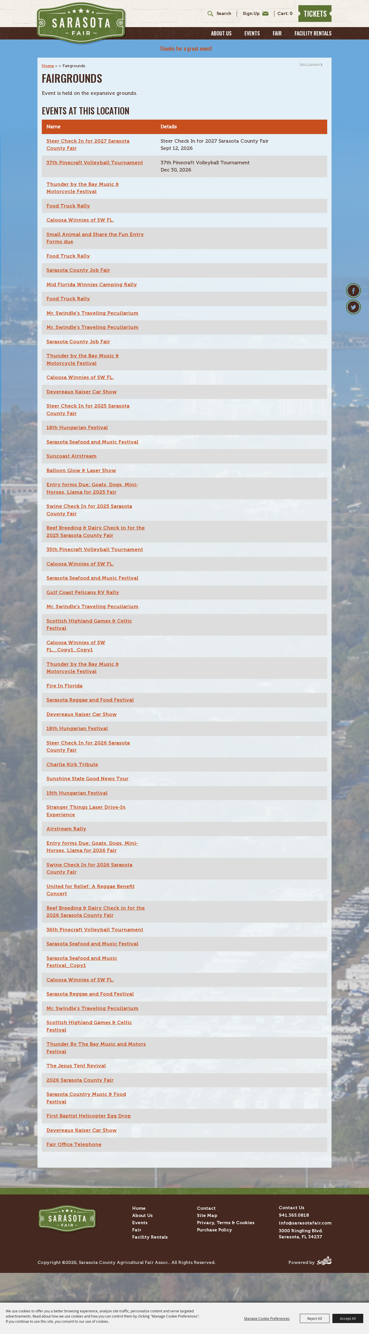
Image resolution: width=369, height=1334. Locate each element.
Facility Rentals (313, 33)
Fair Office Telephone (73, 1144)
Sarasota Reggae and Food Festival (90, 700)
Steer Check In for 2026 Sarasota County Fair (88, 746)
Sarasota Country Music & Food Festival (86, 1098)
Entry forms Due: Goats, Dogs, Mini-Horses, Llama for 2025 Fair (92, 488)
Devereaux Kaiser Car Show (81, 392)
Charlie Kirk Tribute (72, 764)
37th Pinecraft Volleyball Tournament (94, 162)
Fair (277, 33)
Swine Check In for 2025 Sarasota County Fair (89, 510)
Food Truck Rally (68, 206)
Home (48, 65)
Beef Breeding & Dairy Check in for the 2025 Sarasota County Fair (95, 531)
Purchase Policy (214, 1230)
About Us (221, 33)
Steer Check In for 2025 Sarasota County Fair (87, 409)
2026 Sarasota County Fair (80, 1080)
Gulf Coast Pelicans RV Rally (82, 592)
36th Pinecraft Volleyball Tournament (94, 929)
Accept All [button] (348, 1318)
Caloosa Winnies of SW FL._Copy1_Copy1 (75, 646)
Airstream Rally (66, 829)
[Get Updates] (252, 13)
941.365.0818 (294, 1215)
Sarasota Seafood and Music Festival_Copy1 (81, 962)
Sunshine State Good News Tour (87, 778)
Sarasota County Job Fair (78, 270)
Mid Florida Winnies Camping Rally (91, 284)
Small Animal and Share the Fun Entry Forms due (95, 238)
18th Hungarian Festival (77, 427)
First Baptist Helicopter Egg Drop (88, 1116)
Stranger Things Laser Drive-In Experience (86, 810)
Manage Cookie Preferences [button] (267, 1318)
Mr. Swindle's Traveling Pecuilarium (92, 313)
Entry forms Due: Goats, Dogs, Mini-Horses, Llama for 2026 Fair (92, 846)
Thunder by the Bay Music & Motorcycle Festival (82, 188)
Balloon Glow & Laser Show (81, 470)
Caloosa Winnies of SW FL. (80, 220)
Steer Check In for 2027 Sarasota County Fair (87, 144)
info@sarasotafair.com (305, 1223)
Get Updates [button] (254, 13)
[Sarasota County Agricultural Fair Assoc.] (81, 23)
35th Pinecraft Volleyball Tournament (94, 549)
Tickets (315, 13)
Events (252, 33)
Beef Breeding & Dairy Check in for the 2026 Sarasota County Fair (95, 911)
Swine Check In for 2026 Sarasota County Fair (89, 868)
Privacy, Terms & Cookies (226, 1222)
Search (208, 13)
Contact (206, 1208)
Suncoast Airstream (71, 456)
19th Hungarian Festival (77, 793)
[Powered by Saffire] (324, 1262)
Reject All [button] (314, 1318)
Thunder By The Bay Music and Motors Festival (96, 1047)
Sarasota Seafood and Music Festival (92, 442)
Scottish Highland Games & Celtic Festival (89, 624)
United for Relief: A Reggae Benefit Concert (90, 890)
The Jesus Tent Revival (76, 1066)
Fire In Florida (64, 686)
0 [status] (291, 14)
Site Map (207, 1215)
